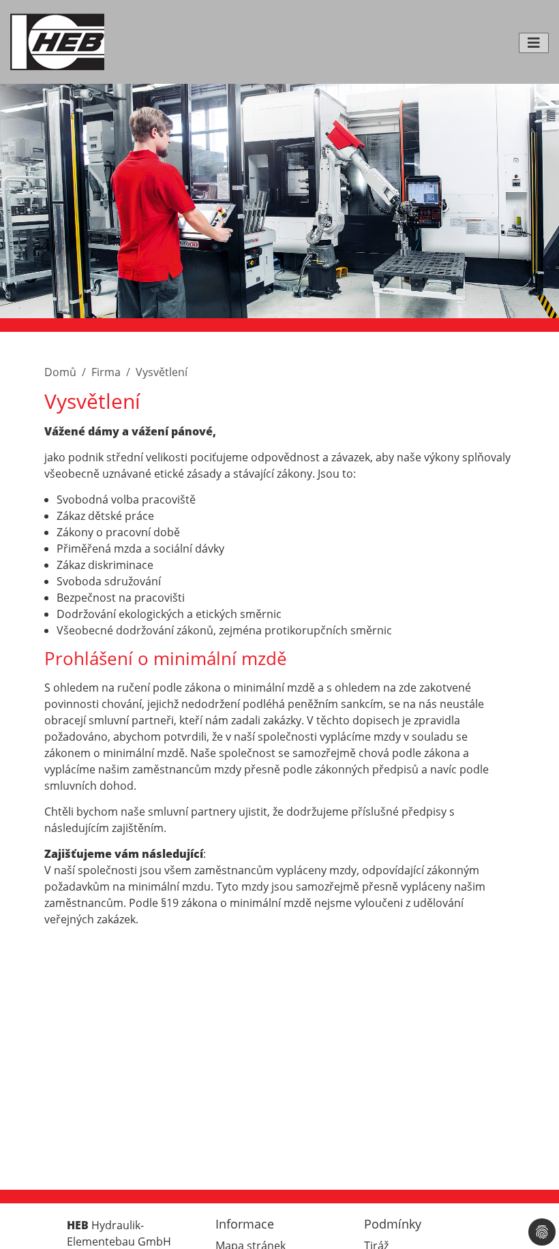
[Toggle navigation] (534, 43)
